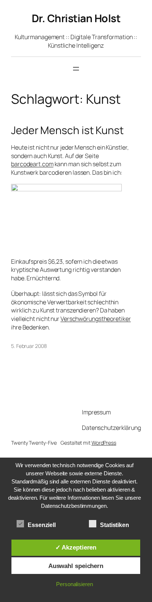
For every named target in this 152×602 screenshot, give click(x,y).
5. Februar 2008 (29, 345)
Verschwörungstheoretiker (96, 319)
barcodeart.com (32, 164)
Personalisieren (74, 584)
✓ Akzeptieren (76, 547)
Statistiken (114, 525)
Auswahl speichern (75, 565)
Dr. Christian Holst (76, 18)
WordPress (103, 442)
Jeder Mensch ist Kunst (67, 130)
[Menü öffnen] (76, 68)
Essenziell (42, 525)
